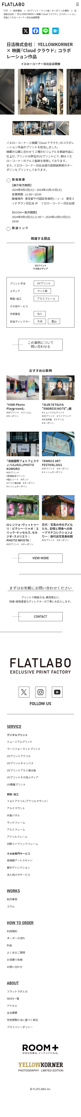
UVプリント (33, 10)
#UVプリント (12, 412)
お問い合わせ (14, 967)
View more (40, 558)
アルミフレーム (46, 298)
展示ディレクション (18, 867)
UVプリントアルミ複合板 (21, 770)
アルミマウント (16, 808)
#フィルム (26, 412)
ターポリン (57, 10)
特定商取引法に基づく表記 (22, 1020)
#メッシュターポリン (16, 486)
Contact (40, 616)
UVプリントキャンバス (20, 763)
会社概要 (12, 1012)
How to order (20, 923)
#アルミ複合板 (13, 482)
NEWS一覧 (13, 998)
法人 (39, 313)
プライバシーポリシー (20, 1027)
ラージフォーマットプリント (24, 749)
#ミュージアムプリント (53, 412)
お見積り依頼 (14, 959)
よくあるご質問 (16, 952)
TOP (5, 10)
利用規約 (12, 931)
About (13, 983)
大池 (39, 321)
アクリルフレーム (17, 836)
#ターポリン (12, 416)
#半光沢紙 (47, 419)
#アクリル (59, 419)
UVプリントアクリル (19, 756)
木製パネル (13, 815)
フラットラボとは (17, 991)
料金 (9, 945)
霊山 (54, 321)
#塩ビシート (12, 479)
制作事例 (17, 10)
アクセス (12, 1005)
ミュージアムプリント (19, 741)
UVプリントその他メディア (40, 267)
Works (13, 891)
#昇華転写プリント (15, 476)
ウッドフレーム (16, 822)
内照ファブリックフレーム (22, 844)
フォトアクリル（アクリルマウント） (27, 801)
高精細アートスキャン (20, 860)
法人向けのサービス (18, 874)
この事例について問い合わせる (41, 345)
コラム (11, 906)
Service (14, 726)
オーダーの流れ (16, 938)
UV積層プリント (16, 784)
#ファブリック (64, 416)
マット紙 (45, 10)
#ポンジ (25, 479)
